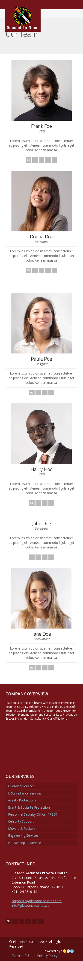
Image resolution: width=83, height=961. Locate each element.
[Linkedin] (41, 160)
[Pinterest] (51, 503)
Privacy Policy (47, 955)
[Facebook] (41, 270)
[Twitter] (35, 160)
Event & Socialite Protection (29, 807)
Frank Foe (41, 126)
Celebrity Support (21, 821)
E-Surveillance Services (25, 793)
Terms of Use (22, 955)
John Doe (41, 523)
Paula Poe (41, 359)
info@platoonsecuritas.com (32, 905)
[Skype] (48, 160)
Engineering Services (23, 835)
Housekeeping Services (25, 842)
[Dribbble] (51, 557)
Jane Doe (41, 634)
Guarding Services (21, 786)
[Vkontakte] (54, 160)
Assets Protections (22, 800)
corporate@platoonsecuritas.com (37, 901)
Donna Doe (41, 236)
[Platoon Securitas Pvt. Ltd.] (22, 18)
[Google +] (44, 557)
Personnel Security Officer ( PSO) (32, 814)
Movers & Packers (22, 828)
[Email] (28, 160)
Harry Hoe (42, 469)
